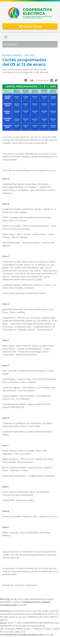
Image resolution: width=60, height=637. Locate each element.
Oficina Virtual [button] (31, 26)
